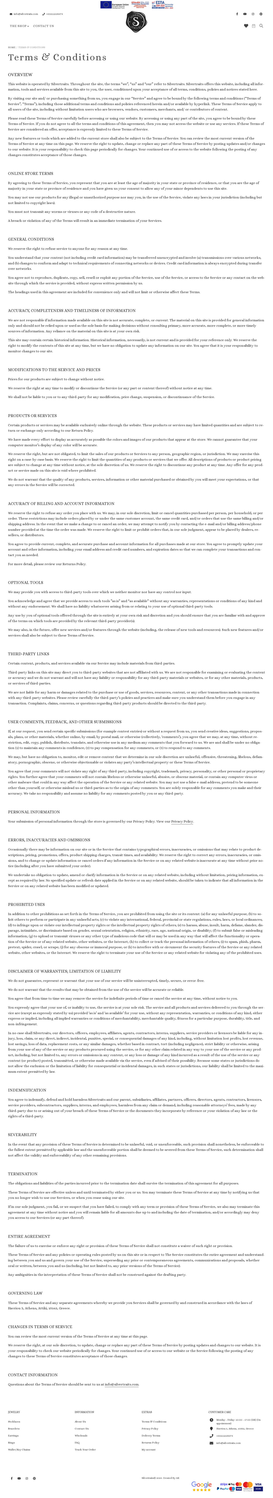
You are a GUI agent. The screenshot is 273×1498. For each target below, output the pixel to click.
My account (149, 1449)
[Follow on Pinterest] (261, 14)
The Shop (18, 26)
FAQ (77, 1442)
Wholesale (81, 1435)
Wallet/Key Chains (19, 1449)
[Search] (261, 26)
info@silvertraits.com (26, 14)
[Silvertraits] (136, 30)
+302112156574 (54, 14)
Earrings (13, 1435)
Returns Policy (150, 1442)
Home (11, 47)
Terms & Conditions (154, 1421)
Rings (11, 1442)
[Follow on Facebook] (237, 14)
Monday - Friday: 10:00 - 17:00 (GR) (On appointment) (238, 1421)
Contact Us (43, 26)
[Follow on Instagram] (253, 14)
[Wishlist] (246, 26)
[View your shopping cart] (253, 26)
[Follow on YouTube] (245, 14)
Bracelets (14, 1428)
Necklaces (14, 1421)
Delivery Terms (151, 1435)
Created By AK (171, 1478)
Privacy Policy (182, 821)
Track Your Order (85, 1449)
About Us (80, 1421)
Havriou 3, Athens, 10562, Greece (235, 1428)
